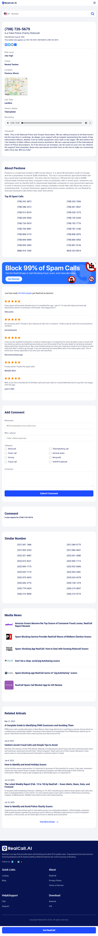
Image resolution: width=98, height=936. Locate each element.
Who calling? (10, 433)
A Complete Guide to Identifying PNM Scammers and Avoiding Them (39, 725)
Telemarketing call (61, 449)
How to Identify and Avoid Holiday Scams (25, 764)
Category (9, 445)
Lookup (5, 876)
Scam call (12, 453)
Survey (11, 457)
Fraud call (12, 462)
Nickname (9, 420)
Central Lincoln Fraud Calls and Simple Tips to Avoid (31, 745)
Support (5, 906)
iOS (50, 906)
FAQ (3, 901)
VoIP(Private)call (60, 462)
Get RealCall (49, 930)
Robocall (12, 449)
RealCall (52, 876)
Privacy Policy (55, 880)
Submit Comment (49, 493)
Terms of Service (56, 885)
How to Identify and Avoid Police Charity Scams (29, 806)
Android (52, 901)
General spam (59, 453)
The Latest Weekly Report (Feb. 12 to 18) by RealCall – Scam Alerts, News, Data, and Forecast (47, 785)
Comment (9, 469)
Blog (4, 880)
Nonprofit (57, 457)
